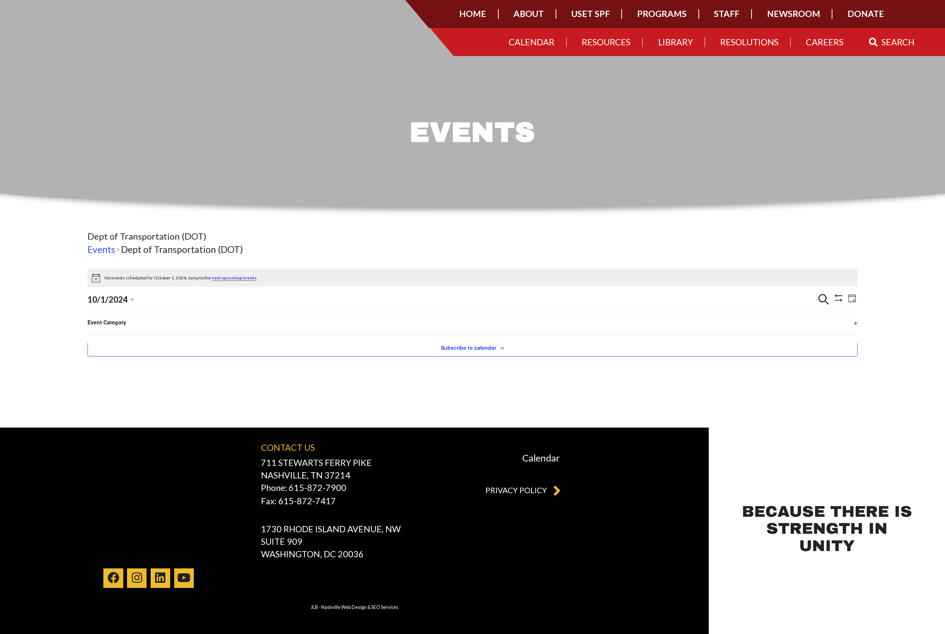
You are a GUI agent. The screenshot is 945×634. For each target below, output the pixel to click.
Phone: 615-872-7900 (303, 488)
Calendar (531, 42)
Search (898, 42)
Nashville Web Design (344, 607)
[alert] (472, 278)
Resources (606, 42)
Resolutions (749, 42)
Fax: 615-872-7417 (298, 501)
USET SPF (590, 13)
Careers (824, 42)
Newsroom (793, 13)
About (528, 13)
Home (472, 13)
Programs (662, 13)
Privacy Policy (516, 490)
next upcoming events (234, 278)
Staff (726, 13)
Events (101, 249)
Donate (866, 13)
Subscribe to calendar (468, 347)
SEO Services (384, 607)
